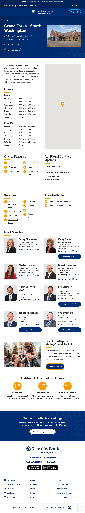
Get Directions (12, 51)
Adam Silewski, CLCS (27, 288)
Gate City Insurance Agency (60, 201)
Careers (33, 484)
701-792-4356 (26, 325)
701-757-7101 (65, 325)
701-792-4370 (26, 249)
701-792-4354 (65, 299)
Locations (10, 5)
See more (30, 246)
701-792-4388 (65, 279)
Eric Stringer (65, 286)
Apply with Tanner (29, 330)
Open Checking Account (42, 432)
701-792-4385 (26, 300)
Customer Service (67, 392)
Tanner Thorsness (28, 312)
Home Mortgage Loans (12, 204)
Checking (31, 201)
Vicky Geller (64, 239)
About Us (34, 480)
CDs (29, 210)
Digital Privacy (62, 484)
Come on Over (54, 366)
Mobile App (17, 392)
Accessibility (62, 497)
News (32, 489)
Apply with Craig (68, 330)
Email (37, 249)
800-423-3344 (50, 457)
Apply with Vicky (68, 256)
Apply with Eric (69, 304)
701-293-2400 (35, 457)
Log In (73, 12)
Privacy (60, 480)
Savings (31, 205)
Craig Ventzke (65, 312)
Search (74, 6)
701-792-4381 (26, 275)
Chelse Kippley (27, 265)
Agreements (62, 489)
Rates (32, 493)
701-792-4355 (65, 251)
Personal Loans (14, 211)
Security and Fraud (64, 493)
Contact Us (51, 462)
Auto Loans (13, 215)
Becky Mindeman (28, 239)
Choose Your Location (26, 6)
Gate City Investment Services (61, 205)
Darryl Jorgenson (67, 265)
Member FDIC (56, 508)
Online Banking (42, 392)
